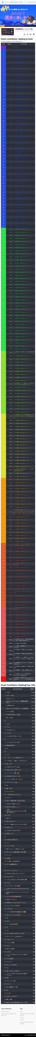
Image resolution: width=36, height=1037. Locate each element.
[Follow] (33, 34)
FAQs (21, 1011)
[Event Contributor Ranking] (24, 34)
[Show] (30, 34)
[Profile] (27, 34)
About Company (5, 1011)
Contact (22, 1017)
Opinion (22, 1019)
